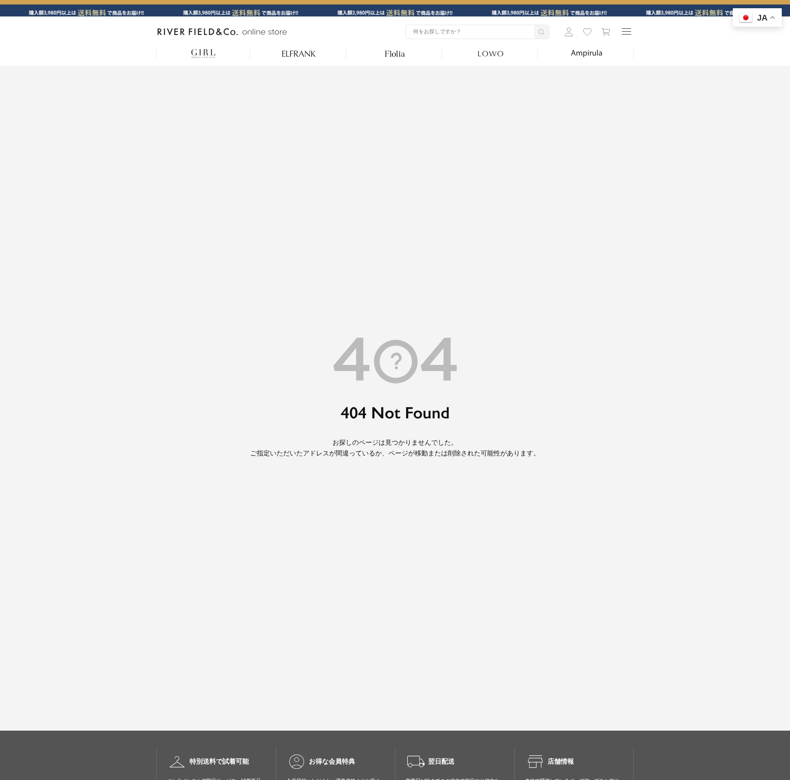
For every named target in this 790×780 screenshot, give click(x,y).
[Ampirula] (586, 53)
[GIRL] (203, 53)
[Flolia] (394, 53)
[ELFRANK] (299, 53)
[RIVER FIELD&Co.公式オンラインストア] (222, 32)
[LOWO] (490, 53)
